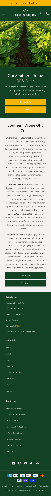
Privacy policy (11, 490)
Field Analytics (11, 420)
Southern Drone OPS (15, 486)
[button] (3, 13)
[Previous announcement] (3, 3)
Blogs (7, 385)
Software (9, 366)
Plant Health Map (13, 445)
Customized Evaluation (15, 427)
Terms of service (24, 490)
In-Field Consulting (13, 433)
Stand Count (11, 451)
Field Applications (13, 372)
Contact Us (25, 101)
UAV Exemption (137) (14, 408)
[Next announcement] (48, 3)
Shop (7, 360)
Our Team (25, 283)
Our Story (25, 109)
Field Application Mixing (15, 414)
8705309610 (20, 326)
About (8, 354)
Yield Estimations (13, 439)
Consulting (10, 378)
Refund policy (44, 486)
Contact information (40, 490)
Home (8, 347)
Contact (8, 391)
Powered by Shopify (30, 486)
